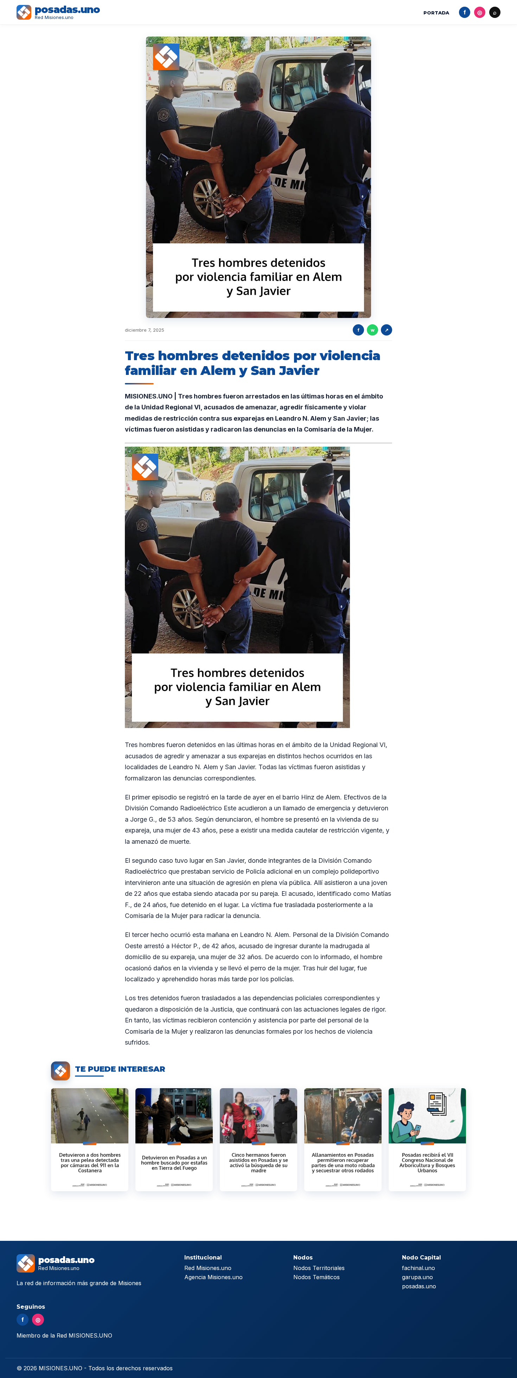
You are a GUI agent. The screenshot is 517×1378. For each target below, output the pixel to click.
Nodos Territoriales (319, 1267)
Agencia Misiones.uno (213, 1277)
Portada (436, 12)
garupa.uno (417, 1277)
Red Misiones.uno (207, 1267)
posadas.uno (419, 1286)
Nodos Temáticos (316, 1277)
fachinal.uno (418, 1267)
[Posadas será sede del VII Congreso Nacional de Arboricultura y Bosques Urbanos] (427, 1139)
